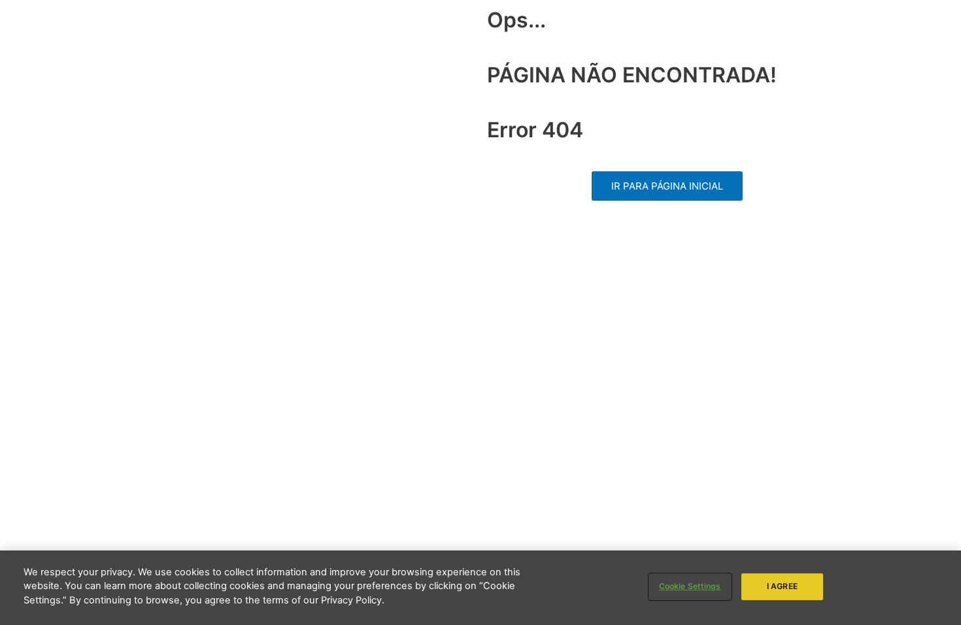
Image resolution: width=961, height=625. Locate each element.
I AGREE (782, 586)
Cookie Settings (690, 586)
